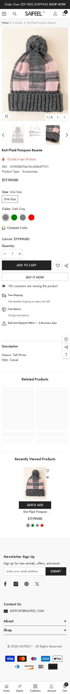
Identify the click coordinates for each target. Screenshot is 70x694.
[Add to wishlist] (58, 265)
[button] (57, 117)
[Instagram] (16, 584)
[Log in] (55, 14)
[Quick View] (47, 477)
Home (5, 23)
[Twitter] (37, 584)
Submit (56, 571)
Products (17, 23)
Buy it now (35, 277)
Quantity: (8, 246)
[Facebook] (5, 584)
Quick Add (35, 505)
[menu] (4, 13)
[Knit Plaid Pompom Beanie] (35, 483)
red (42, 525)
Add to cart (27, 265)
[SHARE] (65, 265)
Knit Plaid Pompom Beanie (35, 512)
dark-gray (28, 525)
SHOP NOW (57, 4)
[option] (35, 74)
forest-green (33, 525)
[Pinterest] (26, 584)
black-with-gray (37, 525)
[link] (18, 434)
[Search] (15, 14)
